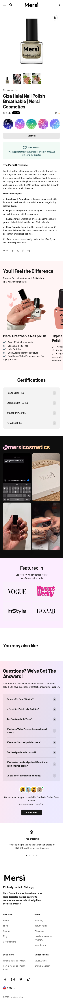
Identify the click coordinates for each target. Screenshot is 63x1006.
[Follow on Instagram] (13, 979)
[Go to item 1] (7, 80)
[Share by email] (28, 250)
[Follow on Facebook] (5, 979)
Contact (7, 931)
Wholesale (39, 931)
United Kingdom (42, 966)
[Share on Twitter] (17, 250)
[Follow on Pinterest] (21, 979)
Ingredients (40, 945)
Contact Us (31, 812)
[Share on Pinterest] (23, 250)
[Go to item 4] (36, 79)
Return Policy (41, 925)
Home (6, 920)
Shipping (39, 920)
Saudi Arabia (40, 960)
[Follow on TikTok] (28, 979)
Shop (5, 925)
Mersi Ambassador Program (43, 938)
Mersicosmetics (10, 90)
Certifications (9, 941)
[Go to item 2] (17, 79)
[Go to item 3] (27, 79)
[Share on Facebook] (12, 250)
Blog (5, 936)
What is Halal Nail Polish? (14, 960)
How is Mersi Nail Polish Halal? (14, 968)
